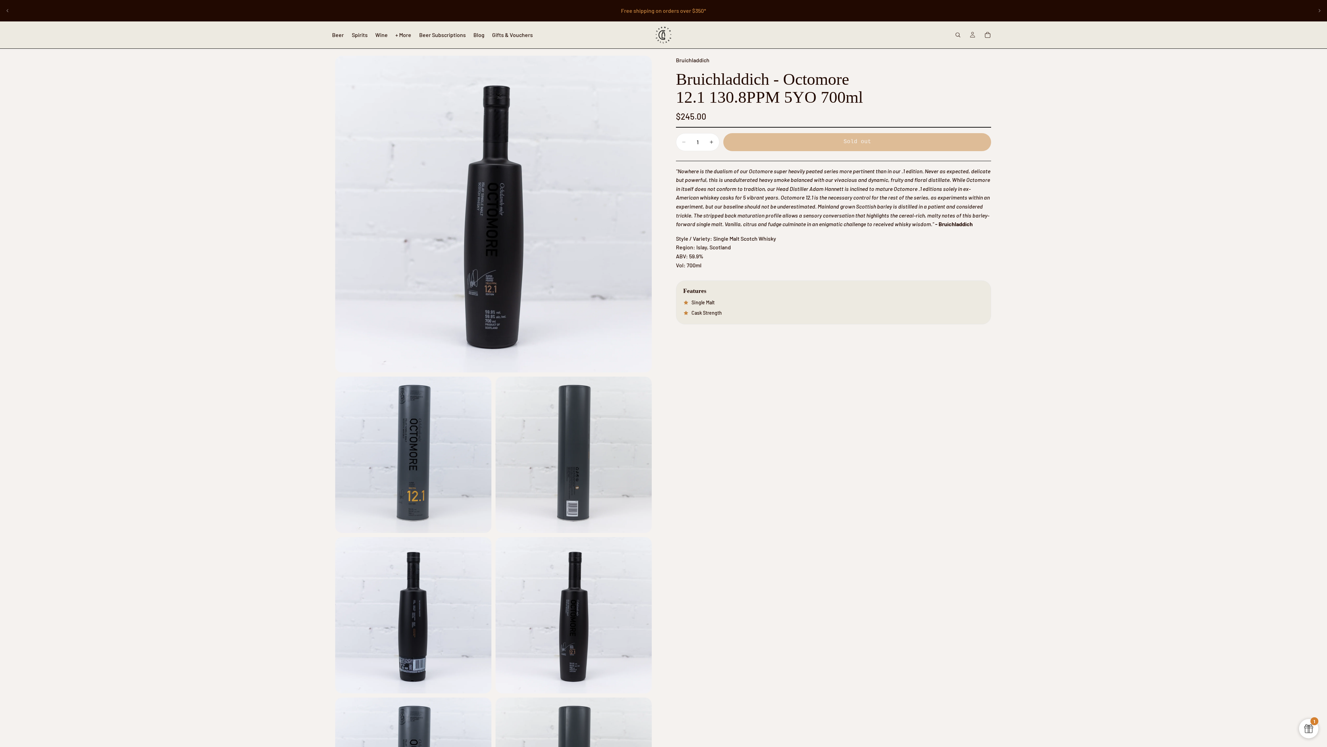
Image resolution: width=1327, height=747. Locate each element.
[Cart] (987, 35)
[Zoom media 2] (413, 455)
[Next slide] (1319, 10)
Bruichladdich (692, 60)
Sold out (857, 142)
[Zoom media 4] (413, 615)
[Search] (958, 35)
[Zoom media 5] (574, 615)
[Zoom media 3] (574, 455)
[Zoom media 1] (493, 214)
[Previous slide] (7, 10)
